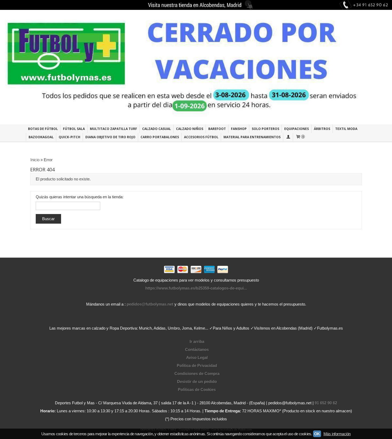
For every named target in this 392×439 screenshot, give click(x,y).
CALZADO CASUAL (156, 128)
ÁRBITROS (322, 128)
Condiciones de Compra (196, 373)
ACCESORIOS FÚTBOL (201, 137)
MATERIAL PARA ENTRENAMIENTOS (252, 137)
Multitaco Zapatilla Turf (113, 128)
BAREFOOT (217, 128)
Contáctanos (197, 349)
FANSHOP (239, 128)
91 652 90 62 (326, 403)
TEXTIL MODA (346, 128)
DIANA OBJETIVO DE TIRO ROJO (110, 137)
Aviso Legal (197, 357)
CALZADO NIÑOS (189, 128)
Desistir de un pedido (197, 381)
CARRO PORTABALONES (160, 137)
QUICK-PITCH (69, 137)
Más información (337, 434)
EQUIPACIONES (296, 128)
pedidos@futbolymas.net (150, 304)
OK (317, 434)
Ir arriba (197, 341)
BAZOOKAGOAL (41, 137)
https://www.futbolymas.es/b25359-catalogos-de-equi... (196, 288)
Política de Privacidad (197, 365)
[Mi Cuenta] (288, 137)
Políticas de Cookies (197, 389)
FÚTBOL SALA (74, 128)
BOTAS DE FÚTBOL (43, 128)
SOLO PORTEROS (265, 128)
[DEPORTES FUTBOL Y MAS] (196, 67)
